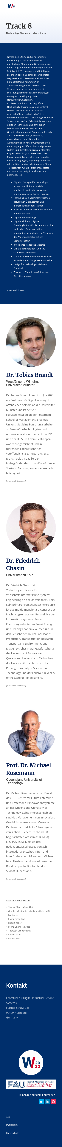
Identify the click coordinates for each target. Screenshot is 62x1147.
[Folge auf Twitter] (41, 1101)
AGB (8, 1116)
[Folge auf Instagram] (53, 1101)
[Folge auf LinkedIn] (47, 1101)
